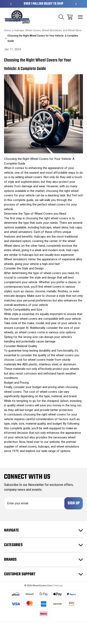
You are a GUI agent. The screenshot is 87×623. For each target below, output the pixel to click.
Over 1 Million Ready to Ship (43, 4)
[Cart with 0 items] (70, 17)
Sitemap (58, 585)
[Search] (61, 16)
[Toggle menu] (80, 17)
